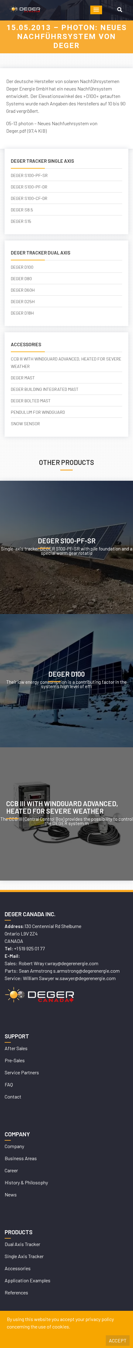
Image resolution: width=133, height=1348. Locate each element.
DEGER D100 (22, 267)
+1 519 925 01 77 (29, 948)
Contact (13, 1096)
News (11, 1194)
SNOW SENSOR (25, 423)
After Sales (16, 1048)
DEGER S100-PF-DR (29, 186)
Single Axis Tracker (24, 1256)
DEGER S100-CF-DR (29, 198)
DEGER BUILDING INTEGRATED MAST (45, 389)
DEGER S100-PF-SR (29, 175)
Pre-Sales (15, 1060)
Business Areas (21, 1158)
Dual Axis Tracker (22, 1244)
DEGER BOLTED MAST (31, 400)
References (16, 1292)
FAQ (9, 1084)
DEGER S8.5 (22, 209)
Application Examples (27, 1280)
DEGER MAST (23, 377)
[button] (96, 10)
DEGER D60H (23, 290)
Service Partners (22, 1072)
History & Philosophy (26, 1182)
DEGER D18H (22, 313)
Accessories (18, 1268)
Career (11, 1170)
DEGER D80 (21, 278)
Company (14, 1146)
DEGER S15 (21, 221)
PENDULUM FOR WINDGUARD (38, 412)
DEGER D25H (23, 301)
